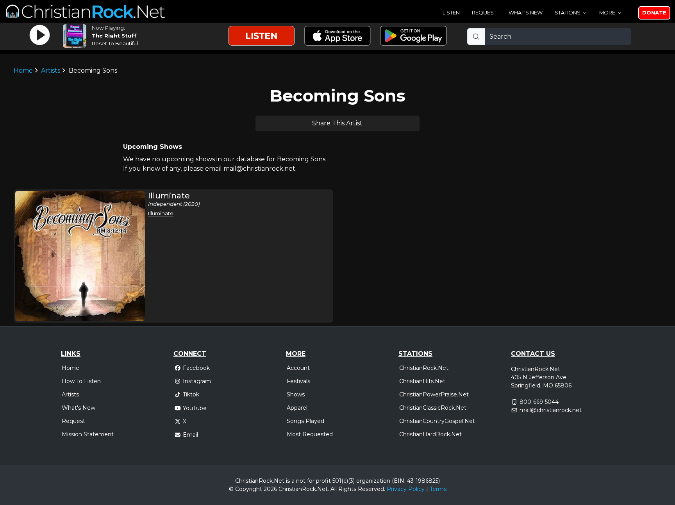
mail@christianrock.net (551, 410)
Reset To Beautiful (115, 43)
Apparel (297, 407)
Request (484, 12)
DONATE (654, 12)
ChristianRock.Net (423, 368)
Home (23, 70)
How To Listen (81, 381)
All (333, 489)
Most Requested (310, 434)
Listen (451, 12)
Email (190, 434)
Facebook (196, 368)
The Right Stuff (114, 35)
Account (298, 368)
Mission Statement (88, 434)
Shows (296, 394)
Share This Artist (337, 123)
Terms (438, 489)
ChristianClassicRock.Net (432, 407)
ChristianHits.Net (422, 381)
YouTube (195, 408)
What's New (526, 12)
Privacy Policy (406, 489)
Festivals (298, 381)
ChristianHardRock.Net (430, 434)
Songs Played (305, 421)
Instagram (197, 381)
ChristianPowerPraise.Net (434, 394)
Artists (50, 70)
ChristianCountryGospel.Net (437, 421)
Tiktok (191, 394)
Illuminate (160, 213)
